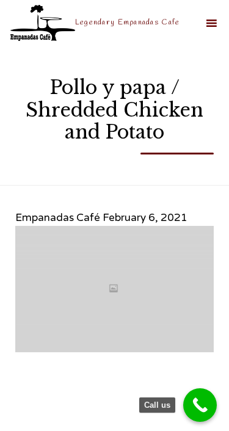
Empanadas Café (57, 217)
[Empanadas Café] (42, 23)
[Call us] (200, 405)
